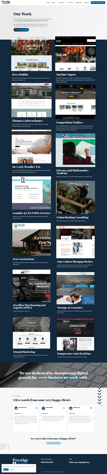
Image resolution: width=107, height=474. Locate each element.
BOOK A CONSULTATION (98, 2)
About (53, 2)
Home (47, 2)
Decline (11, 469)
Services (61, 2)
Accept (6, 469)
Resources (79, 2)
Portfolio (70, 2)
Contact (86, 2)
